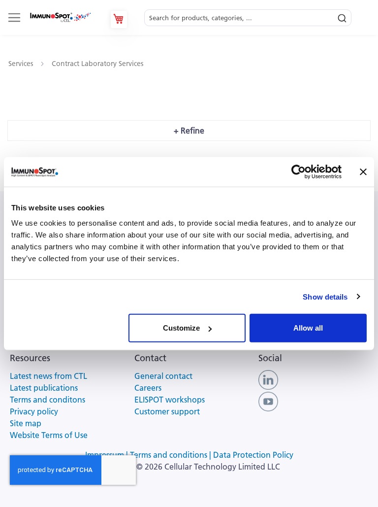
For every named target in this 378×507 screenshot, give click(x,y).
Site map (25, 423)
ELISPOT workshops (169, 400)
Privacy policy (34, 411)
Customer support (167, 411)
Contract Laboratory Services (97, 63)
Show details (325, 296)
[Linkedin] (268, 379)
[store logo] (60, 17)
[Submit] (342, 16)
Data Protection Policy (253, 455)
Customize (181, 328)
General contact (163, 376)
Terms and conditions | (171, 455)
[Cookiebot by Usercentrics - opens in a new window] (298, 171)
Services (21, 63)
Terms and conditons (47, 400)
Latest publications (44, 388)
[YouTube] (268, 401)
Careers (147, 388)
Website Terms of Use (49, 435)
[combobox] (247, 15)
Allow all (308, 328)
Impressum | (107, 455)
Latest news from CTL (48, 376)
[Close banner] (363, 171)
